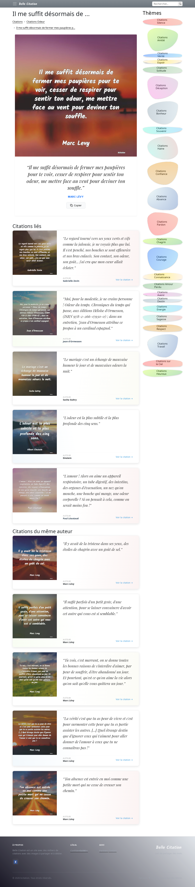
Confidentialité (78, 850)
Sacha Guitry (70, 399)
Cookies (84, 850)
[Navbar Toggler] (14, 4)
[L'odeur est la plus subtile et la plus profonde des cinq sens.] (35, 432)
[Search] (180, 4)
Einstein (67, 458)
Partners (103, 850)
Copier (78, 205)
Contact (113, 850)
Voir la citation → (124, 279)
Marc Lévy (76, 196)
